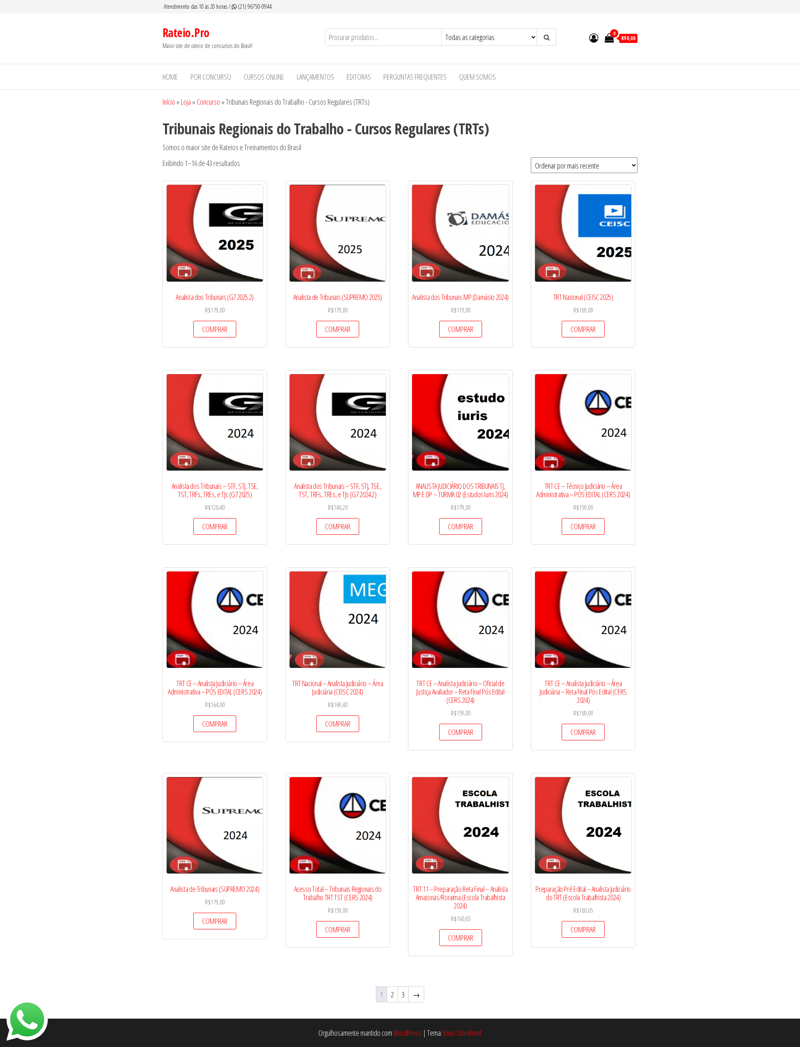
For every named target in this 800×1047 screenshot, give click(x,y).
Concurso (208, 102)
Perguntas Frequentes (415, 77)
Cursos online (264, 77)
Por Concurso (210, 77)
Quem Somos (477, 77)
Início (168, 102)
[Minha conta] (593, 37)
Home (170, 77)
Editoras (359, 77)
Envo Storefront (462, 1033)
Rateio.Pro (185, 32)
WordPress (407, 1033)
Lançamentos (315, 77)
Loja (186, 102)
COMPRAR (215, 329)
